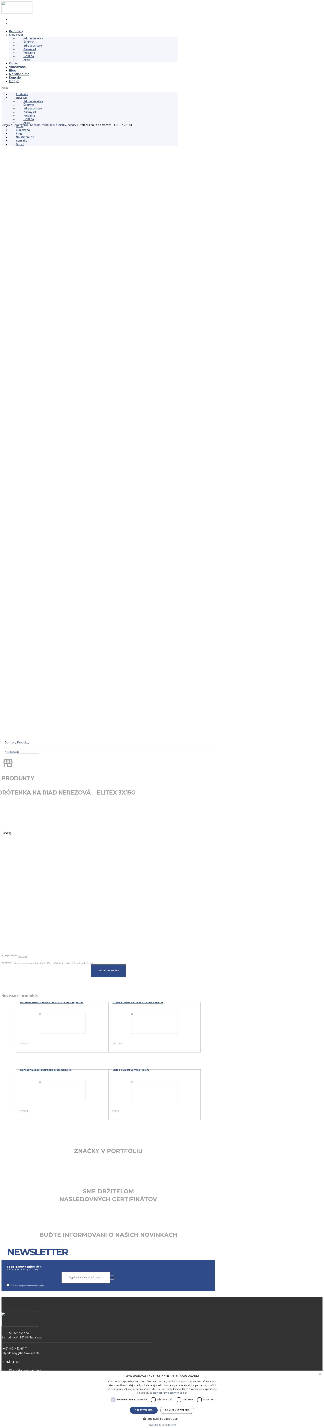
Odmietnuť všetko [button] (177, 1410)
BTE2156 (22, 1146)
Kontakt (15, 77)
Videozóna (17, 67)
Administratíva (33, 38)
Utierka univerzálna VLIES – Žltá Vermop (137, 1191)
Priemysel (29, 49)
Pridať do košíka (108, 1160)
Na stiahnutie (19, 74)
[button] (90, 87)
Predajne (29, 52)
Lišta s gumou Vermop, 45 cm (130, 1259)
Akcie (26, 60)
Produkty (16, 31)
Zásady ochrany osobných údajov (168, 1392)
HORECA (28, 56)
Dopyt (14, 81)
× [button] (319, 1374)
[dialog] (162, 1399)
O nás (13, 63)
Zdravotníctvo (32, 45)
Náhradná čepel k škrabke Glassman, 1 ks (45, 1259)
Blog (12, 70)
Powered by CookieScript (162, 1424)
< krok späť (12, 941)
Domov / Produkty (17, 932)
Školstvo (28, 42)
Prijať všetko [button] (144, 1410)
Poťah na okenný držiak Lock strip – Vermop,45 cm (51, 1191)
